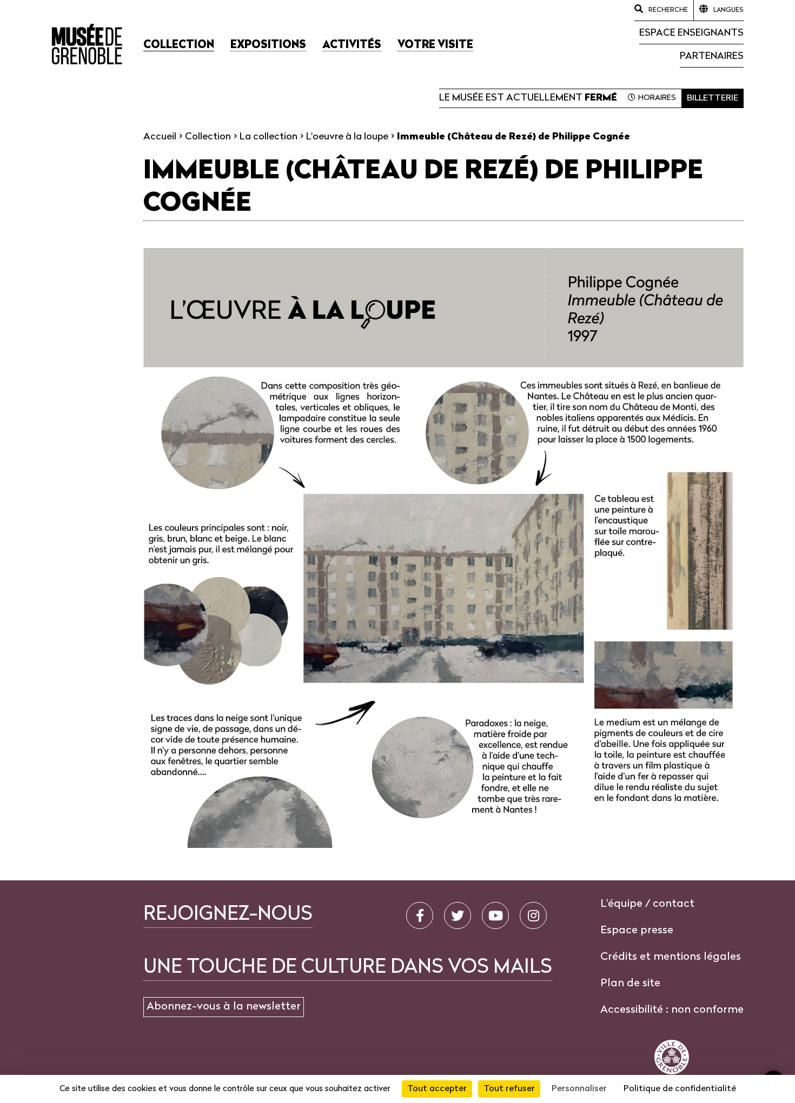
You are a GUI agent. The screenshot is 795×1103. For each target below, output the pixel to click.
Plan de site (630, 983)
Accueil (159, 137)
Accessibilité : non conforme (672, 1010)
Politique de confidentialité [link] (680, 1089)
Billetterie (712, 98)
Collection (208, 137)
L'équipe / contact (647, 904)
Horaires (657, 98)
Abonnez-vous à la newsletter (224, 1006)
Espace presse (636, 930)
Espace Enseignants (691, 33)
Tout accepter (437, 1089)
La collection (268, 137)
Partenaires (712, 56)
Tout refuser (509, 1089)
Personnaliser (579, 1089)
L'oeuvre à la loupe (347, 137)
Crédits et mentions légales (670, 957)
